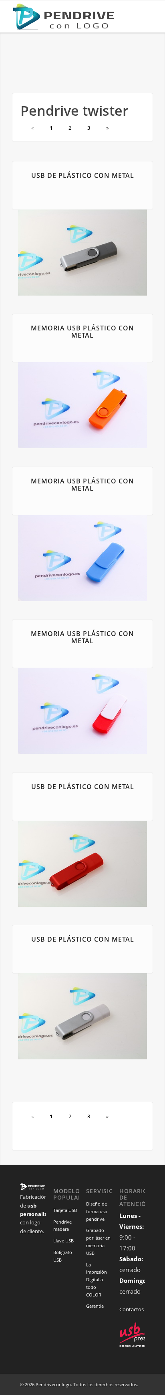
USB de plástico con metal (82, 175)
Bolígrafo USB (62, 1256)
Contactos (131, 1309)
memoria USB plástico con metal (82, 332)
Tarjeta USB (65, 1210)
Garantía (95, 1306)
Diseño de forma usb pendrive (96, 1211)
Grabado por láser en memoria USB (98, 1241)
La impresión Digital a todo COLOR (96, 1280)
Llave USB (63, 1241)
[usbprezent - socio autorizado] (137, 1345)
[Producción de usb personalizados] (68, 16)
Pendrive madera (62, 1225)
